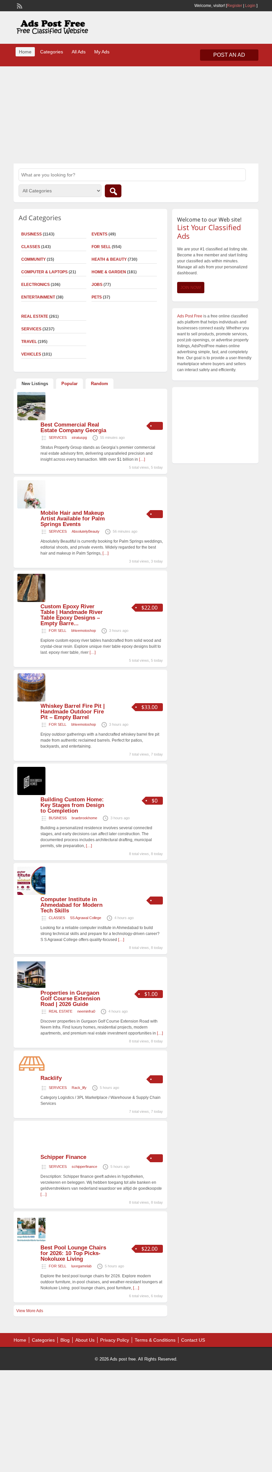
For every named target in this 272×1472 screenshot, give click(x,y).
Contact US (193, 1340)
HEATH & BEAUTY (109, 259)
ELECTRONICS (35, 284)
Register (234, 5)
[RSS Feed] (19, 5)
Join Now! (190, 287)
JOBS (97, 284)
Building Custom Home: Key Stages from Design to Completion (72, 805)
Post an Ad (229, 55)
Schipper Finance (63, 1157)
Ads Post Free (189, 316)
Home (25, 51)
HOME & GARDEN (109, 272)
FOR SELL (101, 246)
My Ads (101, 51)
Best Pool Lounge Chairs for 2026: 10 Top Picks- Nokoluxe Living (73, 1253)
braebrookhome (84, 818)
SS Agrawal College (85, 918)
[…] (142, 459)
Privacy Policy (114, 1340)
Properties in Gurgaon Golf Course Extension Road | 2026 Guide (70, 998)
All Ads (79, 51)
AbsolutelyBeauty (86, 531)
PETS (97, 297)
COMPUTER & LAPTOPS (44, 272)
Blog (65, 1340)
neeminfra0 (86, 1011)
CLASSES (57, 918)
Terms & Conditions (155, 1340)
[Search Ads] (113, 190)
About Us (85, 1340)
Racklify (51, 1078)
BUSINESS (58, 818)
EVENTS (99, 234)
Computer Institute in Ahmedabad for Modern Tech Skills (71, 905)
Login (250, 5)
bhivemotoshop (83, 631)
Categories (51, 51)
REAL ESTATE (60, 1011)
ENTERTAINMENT (38, 297)
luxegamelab (81, 1266)
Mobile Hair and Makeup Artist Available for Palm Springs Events (72, 518)
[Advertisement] (136, 114)
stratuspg (79, 437)
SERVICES (58, 437)
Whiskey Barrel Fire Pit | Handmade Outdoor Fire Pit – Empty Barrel (72, 711)
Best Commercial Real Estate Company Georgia (73, 428)
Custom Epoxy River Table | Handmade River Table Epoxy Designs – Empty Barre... (71, 615)
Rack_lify (79, 1088)
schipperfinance (84, 1167)
